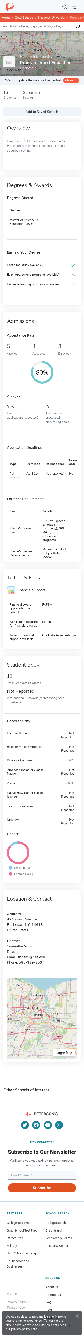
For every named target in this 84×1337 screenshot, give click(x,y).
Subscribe (42, 1187)
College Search (55, 1223)
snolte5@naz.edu (31, 957)
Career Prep (15, 1238)
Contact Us (53, 1295)
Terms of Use (16, 1307)
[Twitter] (25, 1125)
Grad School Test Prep (22, 1230)
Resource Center (56, 1246)
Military (12, 1246)
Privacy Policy (16, 1302)
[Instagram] (59, 1125)
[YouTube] (48, 1125)
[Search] (64, 6)
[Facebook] (36, 1125)
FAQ (48, 1302)
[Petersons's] (10, 7)
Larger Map (64, 1052)
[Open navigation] (73, 6)
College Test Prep (18, 1223)
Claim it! (70, 80)
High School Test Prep (22, 1253)
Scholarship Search (58, 1238)
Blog (48, 1310)
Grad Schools (24, 18)
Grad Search (54, 1230)
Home (6, 18)
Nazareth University (51, 18)
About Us (51, 1287)
